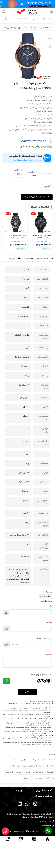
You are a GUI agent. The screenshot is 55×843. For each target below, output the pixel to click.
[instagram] (35, 804)
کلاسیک (27, 778)
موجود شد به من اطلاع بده (36, 197)
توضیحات (27, 258)
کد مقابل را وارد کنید (40, 674)
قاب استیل (9, 772)
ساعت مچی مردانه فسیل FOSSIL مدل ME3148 (17, 236)
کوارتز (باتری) (38, 778)
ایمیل (47, 622)
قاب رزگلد (50, 778)
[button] (49, 231)
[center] (6, 19)
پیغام (47, 654)
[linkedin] (20, 804)
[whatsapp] (27, 804)
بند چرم (27, 772)
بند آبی (18, 772)
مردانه (33, 27)
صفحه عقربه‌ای (14, 766)
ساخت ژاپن (25, 760)
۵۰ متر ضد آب (38, 772)
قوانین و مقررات (43, 796)
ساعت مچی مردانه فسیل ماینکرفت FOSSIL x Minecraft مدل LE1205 (42, 236)
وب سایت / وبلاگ (44, 638)
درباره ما (19, 790)
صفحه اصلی (45, 27)
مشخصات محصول (43, 258)
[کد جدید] (6, 681)
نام (50, 606)
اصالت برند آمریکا (39, 760)
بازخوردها (13, 258)
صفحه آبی (14, 760)
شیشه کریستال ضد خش (33, 766)
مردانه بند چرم (45, 596)
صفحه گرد (50, 766)
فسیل (15, 170)
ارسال (27, 691)
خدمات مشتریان (44, 790)
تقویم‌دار (50, 772)
